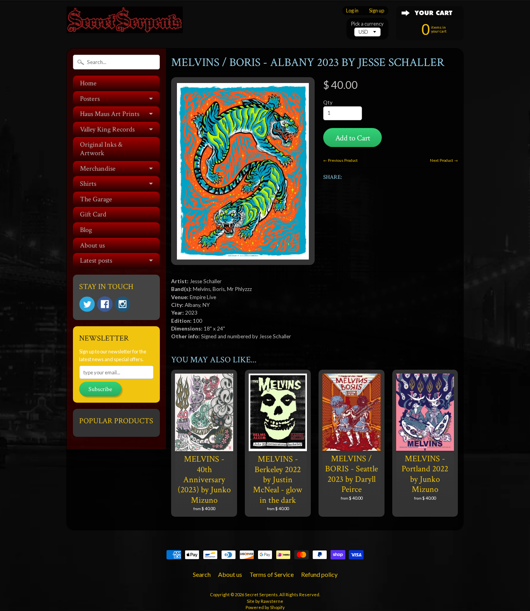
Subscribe (100, 389)
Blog (86, 229)
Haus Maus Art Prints (109, 113)
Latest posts (96, 260)
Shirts (88, 183)
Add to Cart (352, 138)
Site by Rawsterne (265, 601)
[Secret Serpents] (124, 22)
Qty (328, 102)
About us (92, 245)
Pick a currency (367, 24)
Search (202, 574)
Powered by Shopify (265, 607)
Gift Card (93, 214)
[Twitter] (87, 304)
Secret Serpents (261, 594)
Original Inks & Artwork (101, 149)
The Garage (96, 199)
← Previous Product (340, 160)
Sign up (376, 10)
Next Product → (444, 160)
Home (88, 83)
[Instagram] (122, 304)
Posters (90, 98)
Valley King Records (107, 129)
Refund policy (319, 574)
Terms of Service (271, 574)
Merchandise (98, 168)
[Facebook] (105, 304)
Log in (352, 10)
